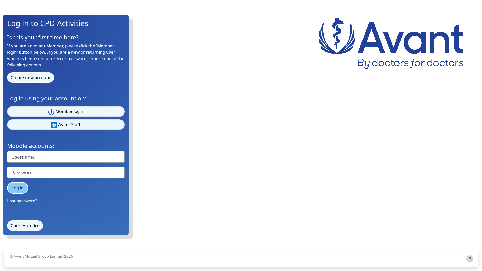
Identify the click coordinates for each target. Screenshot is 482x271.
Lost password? (22, 201)
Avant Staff (68, 124)
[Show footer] (470, 259)
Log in (18, 188)
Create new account (31, 77)
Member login (68, 111)
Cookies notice (25, 225)
